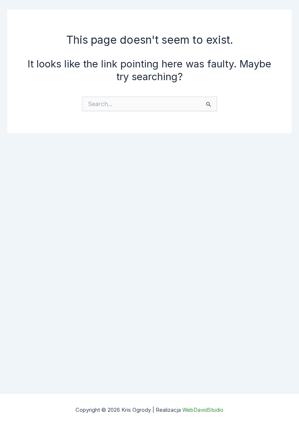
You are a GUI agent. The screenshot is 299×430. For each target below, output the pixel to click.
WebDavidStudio (203, 410)
